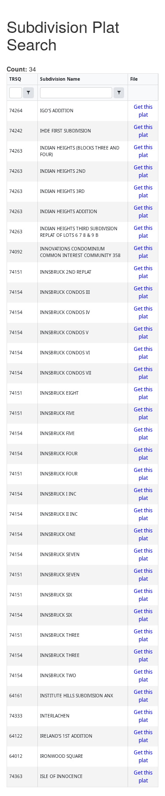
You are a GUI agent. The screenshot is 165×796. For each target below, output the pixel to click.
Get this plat (143, 110)
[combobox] (16, 93)
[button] (28, 93)
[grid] (82, 444)
